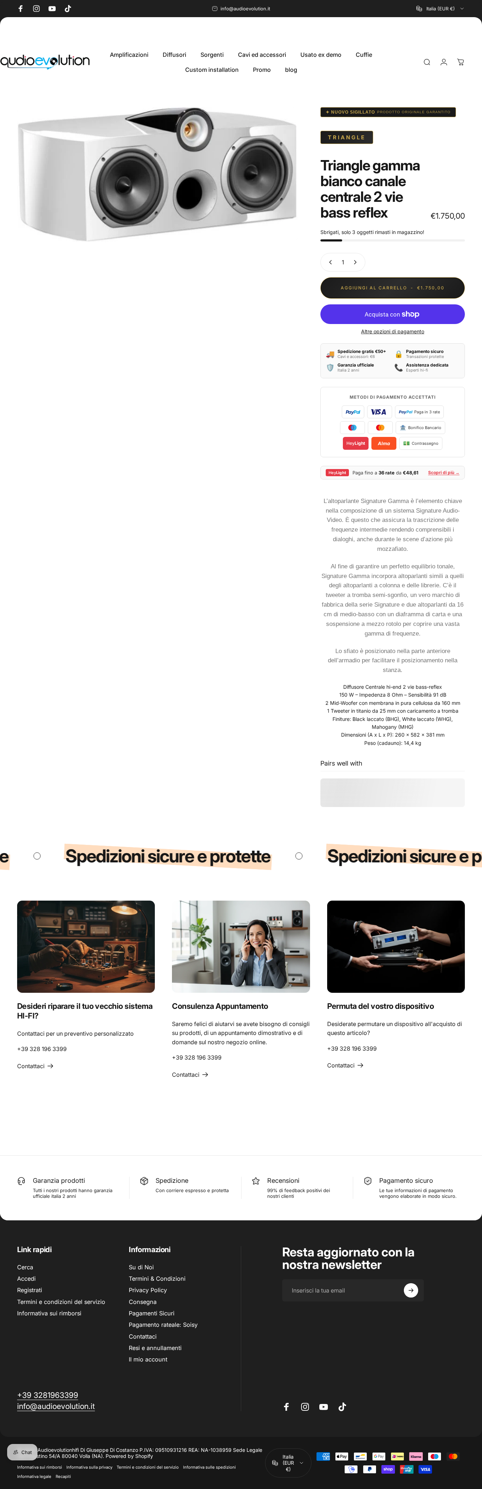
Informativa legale (34, 1476)
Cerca (25, 1267)
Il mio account (148, 1359)
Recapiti (63, 1476)
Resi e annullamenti (155, 1348)
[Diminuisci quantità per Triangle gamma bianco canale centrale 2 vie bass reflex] (329, 262)
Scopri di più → (444, 472)
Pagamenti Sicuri (151, 1313)
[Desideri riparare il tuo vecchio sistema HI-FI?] (86, 947)
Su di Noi (141, 1267)
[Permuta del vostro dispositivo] (396, 947)
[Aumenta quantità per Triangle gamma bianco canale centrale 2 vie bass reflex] (357, 262)
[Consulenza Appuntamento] (241, 947)
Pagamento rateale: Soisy (163, 1325)
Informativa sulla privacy (89, 1467)
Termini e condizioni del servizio (61, 1301)
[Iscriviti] (411, 1290)
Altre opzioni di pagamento (392, 331)
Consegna (143, 1301)
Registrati (29, 1290)
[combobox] (440, 8)
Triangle (347, 137)
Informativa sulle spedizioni (209, 1467)
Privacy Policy (148, 1290)
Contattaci (143, 1336)
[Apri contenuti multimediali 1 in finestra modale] (157, 174)
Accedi (26, 1278)
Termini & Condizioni (157, 1278)
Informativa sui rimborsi (49, 1313)
